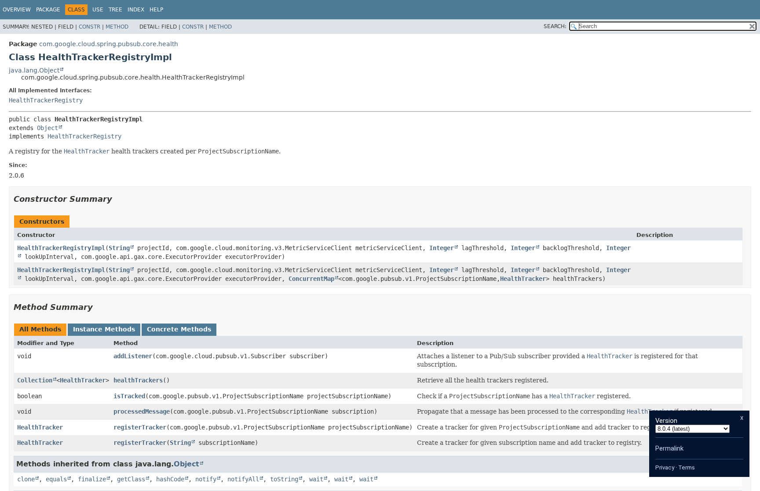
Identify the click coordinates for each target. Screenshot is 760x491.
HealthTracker (523, 278)
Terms (686, 467)
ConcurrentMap (311, 278)
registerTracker (139, 427)
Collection (34, 380)
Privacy (664, 467)
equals (56, 479)
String (119, 247)
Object (47, 127)
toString (284, 479)
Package (48, 10)
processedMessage (141, 411)
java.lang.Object (34, 70)
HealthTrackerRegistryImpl (61, 247)
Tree (115, 10)
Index (136, 10)
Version (666, 421)
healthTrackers (138, 380)
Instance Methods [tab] (104, 329)
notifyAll (243, 479)
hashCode (170, 479)
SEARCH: (555, 26)
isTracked (129, 396)
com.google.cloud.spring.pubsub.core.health (108, 43)
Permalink (669, 448)
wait (316, 479)
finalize (92, 479)
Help (156, 10)
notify (205, 479)
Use (97, 10)
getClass (131, 479)
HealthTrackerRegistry (46, 100)
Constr (89, 27)
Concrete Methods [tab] (179, 329)
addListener (132, 356)
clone (26, 479)
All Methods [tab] (40, 329)
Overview (17, 10)
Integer (441, 247)
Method (117, 27)
